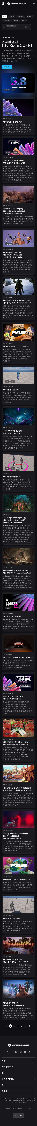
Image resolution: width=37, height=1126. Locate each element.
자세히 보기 (7, 66)
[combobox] (15, 28)
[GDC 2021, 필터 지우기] (15, 26)
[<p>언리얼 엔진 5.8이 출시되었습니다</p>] (18, 64)
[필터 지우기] (26, 27)
